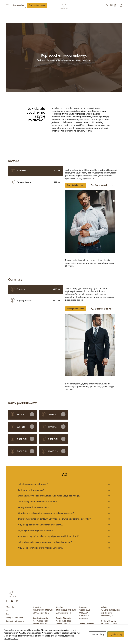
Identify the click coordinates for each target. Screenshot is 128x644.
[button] (64, 484)
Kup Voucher (18, 5)
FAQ (7, 611)
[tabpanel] (91, 226)
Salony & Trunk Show (14, 618)
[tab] (35, 171)
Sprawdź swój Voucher (15, 621)
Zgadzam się (116, 634)
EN (107, 5)
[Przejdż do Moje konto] (115, 5)
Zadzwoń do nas (103, 185)
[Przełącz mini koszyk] (121, 5)
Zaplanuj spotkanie (37, 5)
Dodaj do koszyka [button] (75, 185)
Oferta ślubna (11, 607)
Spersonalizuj (97, 634)
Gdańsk (104, 607)
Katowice (37, 607)
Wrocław (59, 607)
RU (111, 5)
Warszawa (83, 607)
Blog (7, 614)
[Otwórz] (7, 5)
